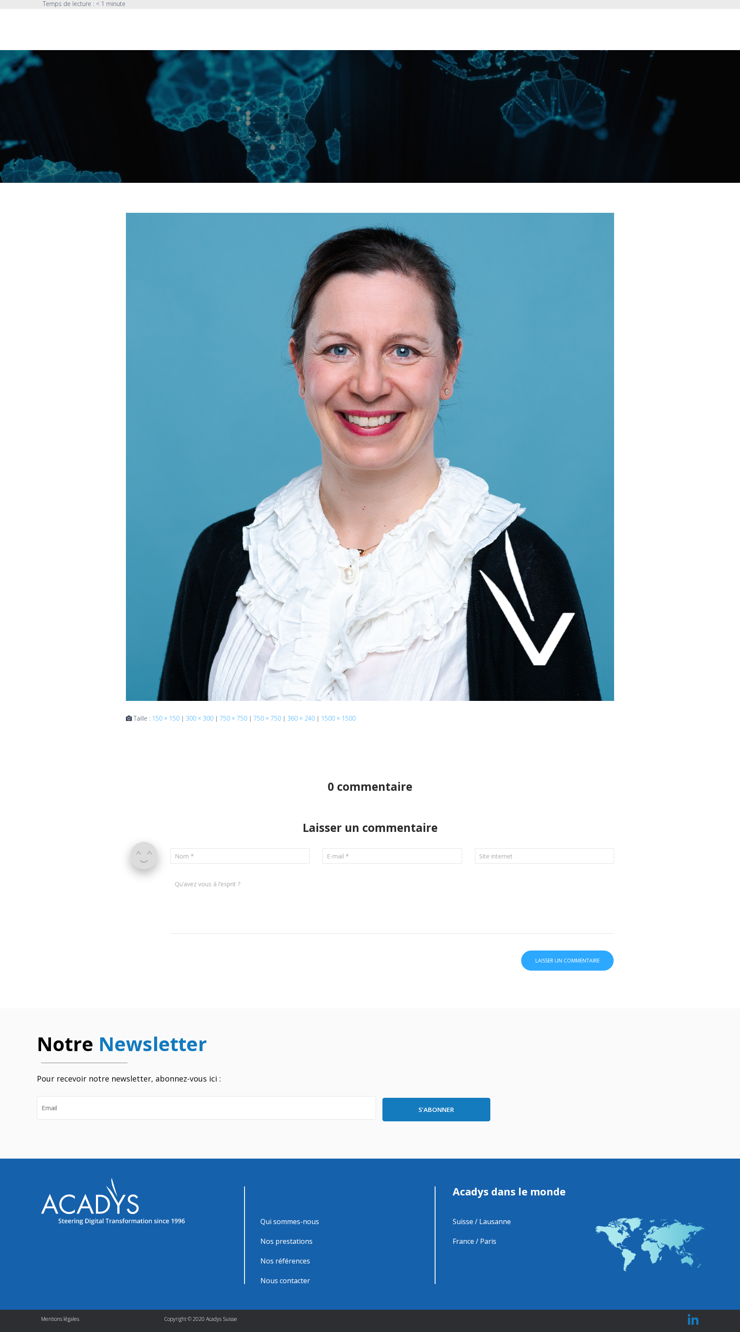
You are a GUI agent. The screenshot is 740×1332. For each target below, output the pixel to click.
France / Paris (474, 1241)
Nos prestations (520, 28)
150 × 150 (165, 718)
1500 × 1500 (338, 718)
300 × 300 (199, 718)
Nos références (574, 28)
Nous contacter (628, 28)
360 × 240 (301, 718)
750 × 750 (233, 718)
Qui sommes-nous (463, 28)
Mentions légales (60, 1319)
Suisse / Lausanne (482, 1221)
